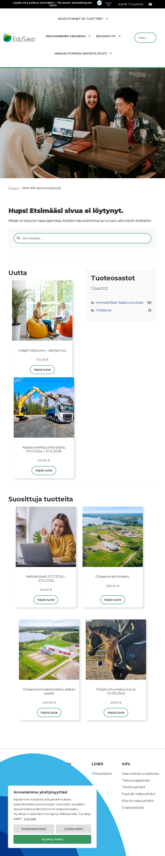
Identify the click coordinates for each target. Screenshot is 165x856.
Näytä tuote (42, 369)
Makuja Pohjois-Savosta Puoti (81, 53)
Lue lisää (30, 819)
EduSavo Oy (106, 36)
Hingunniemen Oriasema (66, 36)
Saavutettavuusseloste (140, 774)
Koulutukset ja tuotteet (80, 19)
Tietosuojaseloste (136, 780)
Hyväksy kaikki (52, 839)
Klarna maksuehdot (138, 801)
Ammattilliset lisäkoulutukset (120, 303)
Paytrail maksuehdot (139, 794)
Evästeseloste (133, 808)
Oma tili (108, 4)
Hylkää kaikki (73, 829)
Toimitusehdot (133, 787)
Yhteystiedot (102, 774)
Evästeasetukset (34, 829)
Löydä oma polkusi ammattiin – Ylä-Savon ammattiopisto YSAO (52, 4)
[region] (52, 817)
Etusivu (13, 188)
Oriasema (103, 310)
